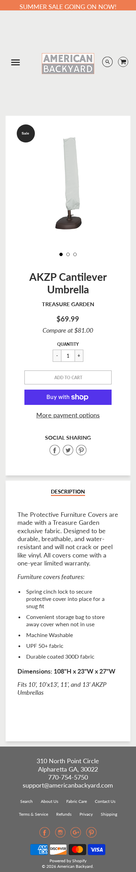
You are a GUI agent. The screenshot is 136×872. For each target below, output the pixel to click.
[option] (68, 183)
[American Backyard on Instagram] (60, 834)
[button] (68, 377)
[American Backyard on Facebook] (44, 834)
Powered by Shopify (68, 860)
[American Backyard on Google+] (75, 834)
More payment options (68, 415)
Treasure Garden (68, 304)
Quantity (68, 344)
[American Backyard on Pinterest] (91, 834)
